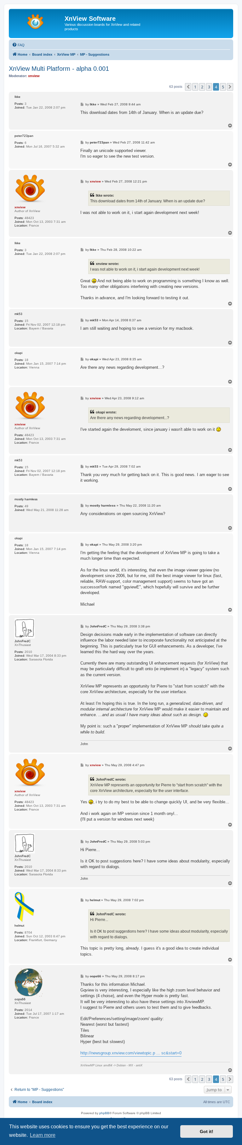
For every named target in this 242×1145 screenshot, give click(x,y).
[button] (188, 87)
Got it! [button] (206, 1131)
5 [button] (223, 87)
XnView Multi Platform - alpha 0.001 (59, 68)
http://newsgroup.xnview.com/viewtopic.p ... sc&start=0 (131, 1053)
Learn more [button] (42, 1135)
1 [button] (195, 87)
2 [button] (202, 87)
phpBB (104, 1113)
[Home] (37, 20)
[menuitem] (18, 45)
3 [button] (209, 87)
